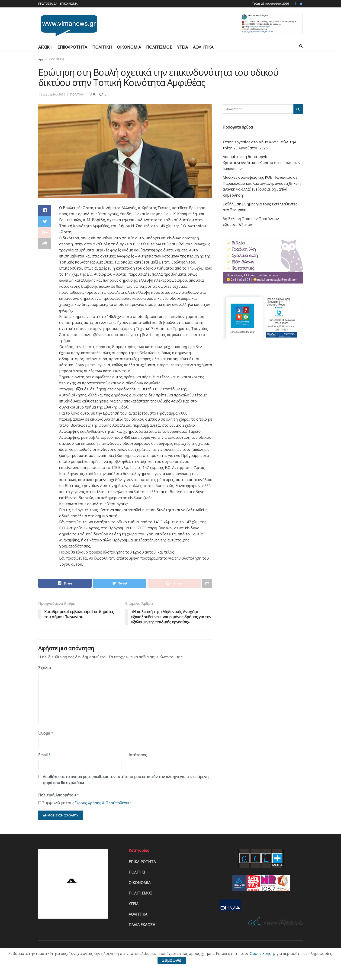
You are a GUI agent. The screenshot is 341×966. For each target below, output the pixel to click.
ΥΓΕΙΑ (182, 47)
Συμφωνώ (171, 960)
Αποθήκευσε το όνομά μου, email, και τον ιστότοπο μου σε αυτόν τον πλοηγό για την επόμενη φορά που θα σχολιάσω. (126, 779)
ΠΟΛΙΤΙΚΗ (102, 47)
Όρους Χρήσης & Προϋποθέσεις (103, 802)
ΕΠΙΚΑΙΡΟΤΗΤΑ (72, 47)
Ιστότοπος (138, 754)
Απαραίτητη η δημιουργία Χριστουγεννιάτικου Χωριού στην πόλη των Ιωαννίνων (261, 162)
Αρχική (43, 59)
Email (44, 754)
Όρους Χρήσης (263, 953)
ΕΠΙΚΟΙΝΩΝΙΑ (69, 4)
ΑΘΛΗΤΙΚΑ (203, 47)
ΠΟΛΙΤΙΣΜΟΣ (159, 47)
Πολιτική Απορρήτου (58, 795)
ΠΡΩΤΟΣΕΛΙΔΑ (47, 4)
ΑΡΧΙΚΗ (45, 47)
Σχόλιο (44, 667)
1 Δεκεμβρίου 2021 (51, 94)
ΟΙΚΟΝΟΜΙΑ (129, 47)
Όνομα (45, 733)
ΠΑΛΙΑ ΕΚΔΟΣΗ (142, 924)
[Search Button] (298, 109)
